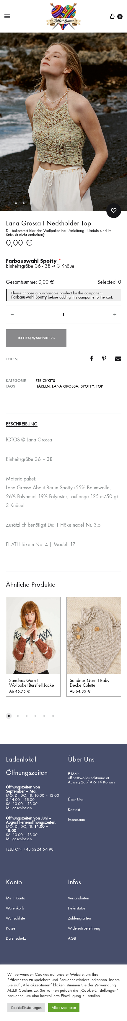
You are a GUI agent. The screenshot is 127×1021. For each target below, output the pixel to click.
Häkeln (42, 386)
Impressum (76, 820)
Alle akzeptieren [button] (64, 1007)
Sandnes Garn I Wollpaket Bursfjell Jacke (31, 683)
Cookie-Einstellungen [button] (26, 1007)
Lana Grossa (65, 386)
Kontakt (74, 810)
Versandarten (78, 898)
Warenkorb (15, 908)
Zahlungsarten (79, 918)
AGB (72, 938)
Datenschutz (16, 938)
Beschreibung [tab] (22, 424)
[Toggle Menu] (7, 16)
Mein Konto (15, 898)
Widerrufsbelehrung (84, 928)
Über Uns (75, 800)
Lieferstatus (76, 908)
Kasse (10, 928)
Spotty (87, 386)
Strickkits (45, 380)
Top (99, 386)
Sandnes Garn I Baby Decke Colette (89, 683)
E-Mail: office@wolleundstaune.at (88, 776)
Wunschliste (15, 918)
